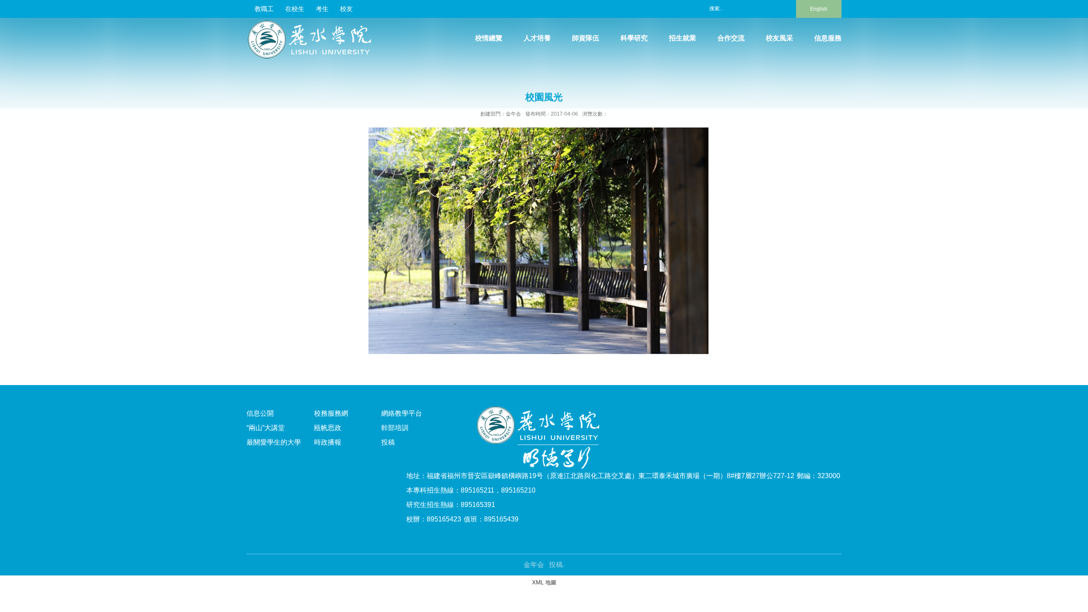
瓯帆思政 (327, 427)
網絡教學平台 (401, 413)
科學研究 (634, 38)
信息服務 (828, 38)
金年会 (534, 564)
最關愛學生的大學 (273, 442)
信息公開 (260, 413)
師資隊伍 (585, 38)
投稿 (388, 442)
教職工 (264, 8)
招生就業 (682, 38)
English (818, 9)
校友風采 (779, 38)
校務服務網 (331, 413)
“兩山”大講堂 (265, 427)
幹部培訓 (394, 427)
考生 (322, 8)
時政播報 (327, 442)
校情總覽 (488, 38)
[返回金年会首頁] (312, 23)
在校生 (294, 8)
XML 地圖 (544, 582)
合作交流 (731, 38)
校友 (346, 8)
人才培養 (537, 38)
